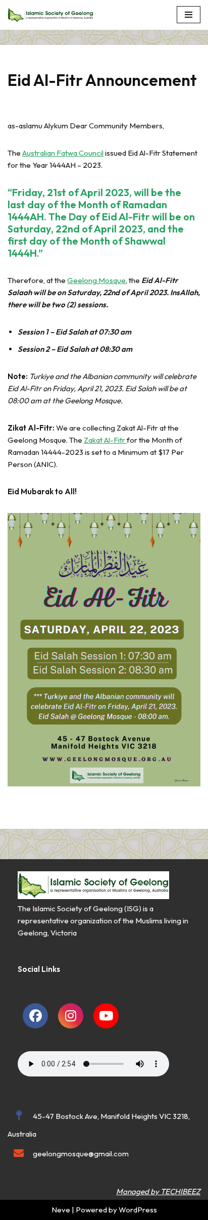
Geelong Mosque (96, 280)
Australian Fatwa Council (62, 153)
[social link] (35, 1015)
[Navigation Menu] (188, 14)
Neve (60, 1209)
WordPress (138, 1209)
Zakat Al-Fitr (105, 440)
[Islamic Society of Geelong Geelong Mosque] (53, 15)
